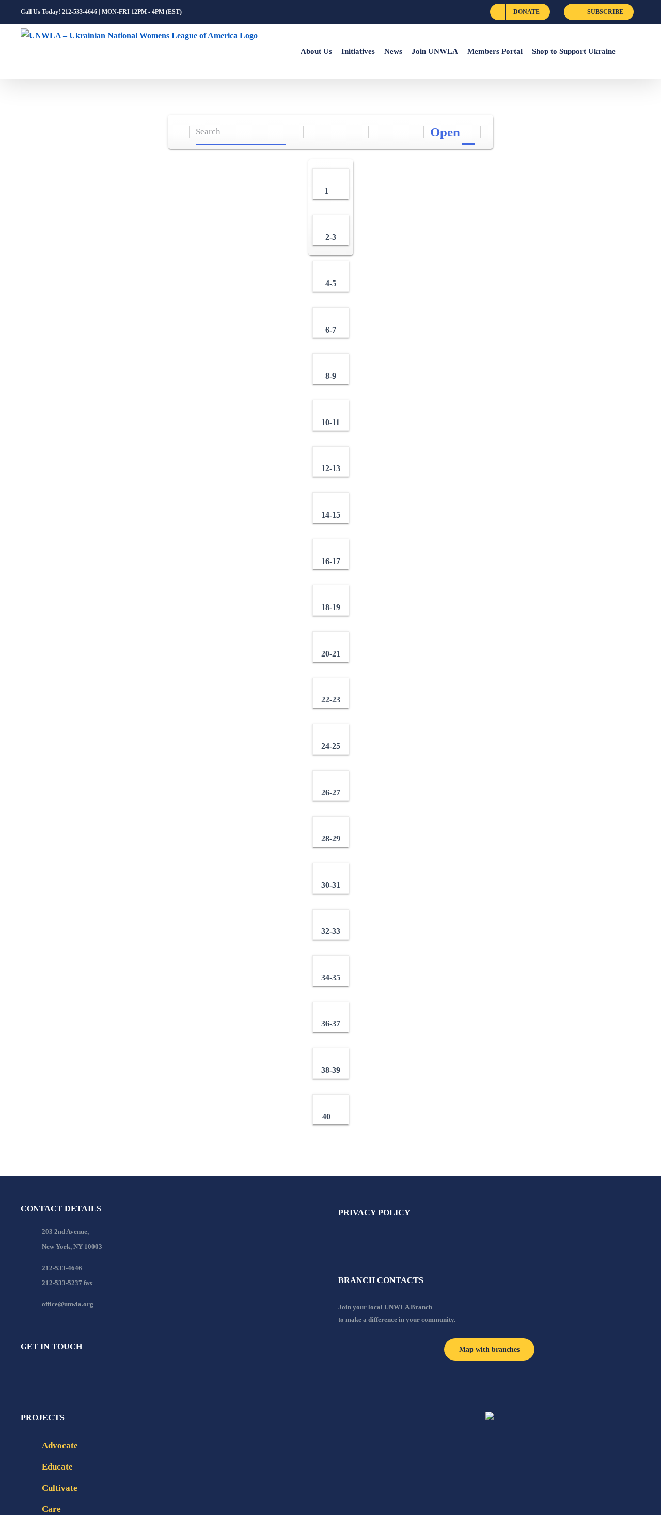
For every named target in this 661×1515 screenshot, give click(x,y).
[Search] (293, 132)
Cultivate (59, 1488)
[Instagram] (65, 1374)
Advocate (60, 1445)
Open (445, 132)
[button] (628, 51)
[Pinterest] (79, 1374)
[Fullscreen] (358, 132)
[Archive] (179, 132)
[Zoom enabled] (380, 132)
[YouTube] (38, 1374)
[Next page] (413, 132)
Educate (57, 1467)
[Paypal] (52, 1374)
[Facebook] (24, 1374)
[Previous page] (401, 132)
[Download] (336, 132)
